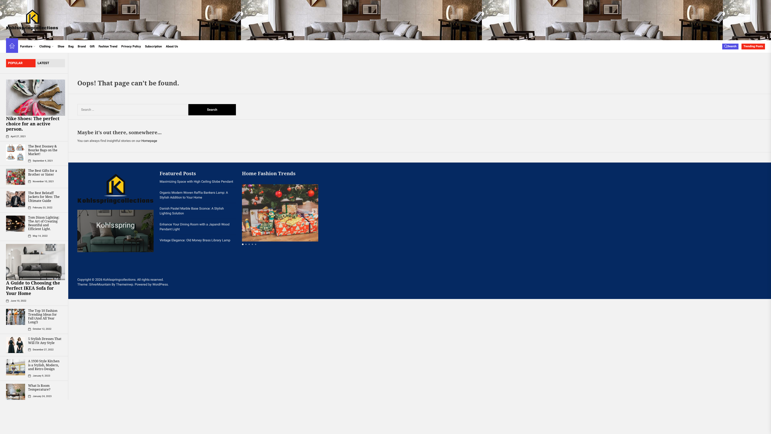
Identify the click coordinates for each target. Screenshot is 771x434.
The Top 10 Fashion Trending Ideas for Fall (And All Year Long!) (42, 316)
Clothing (45, 46)
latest (43, 63)
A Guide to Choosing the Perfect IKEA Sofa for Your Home (33, 288)
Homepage (149, 140)
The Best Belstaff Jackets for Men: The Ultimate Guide (44, 197)
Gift (92, 46)
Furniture (26, 46)
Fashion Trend (108, 46)
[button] (314, 211)
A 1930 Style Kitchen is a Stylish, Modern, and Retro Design (43, 365)
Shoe (61, 46)
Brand (82, 46)
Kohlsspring (115, 225)
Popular (15, 63)
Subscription (153, 46)
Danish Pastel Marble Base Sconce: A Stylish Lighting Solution (192, 211)
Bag (71, 46)
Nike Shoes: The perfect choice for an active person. (32, 123)
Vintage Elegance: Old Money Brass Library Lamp (195, 240)
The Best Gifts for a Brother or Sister (42, 172)
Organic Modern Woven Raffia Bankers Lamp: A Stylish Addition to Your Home (194, 195)
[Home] (12, 46)
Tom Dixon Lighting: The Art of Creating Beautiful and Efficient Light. (43, 223)
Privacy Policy (131, 46)
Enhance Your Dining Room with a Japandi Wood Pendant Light (194, 227)
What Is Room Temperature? (39, 387)
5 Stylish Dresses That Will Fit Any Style (44, 341)
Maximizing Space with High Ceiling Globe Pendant (196, 181)
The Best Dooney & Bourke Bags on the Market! (42, 150)
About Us (172, 46)
